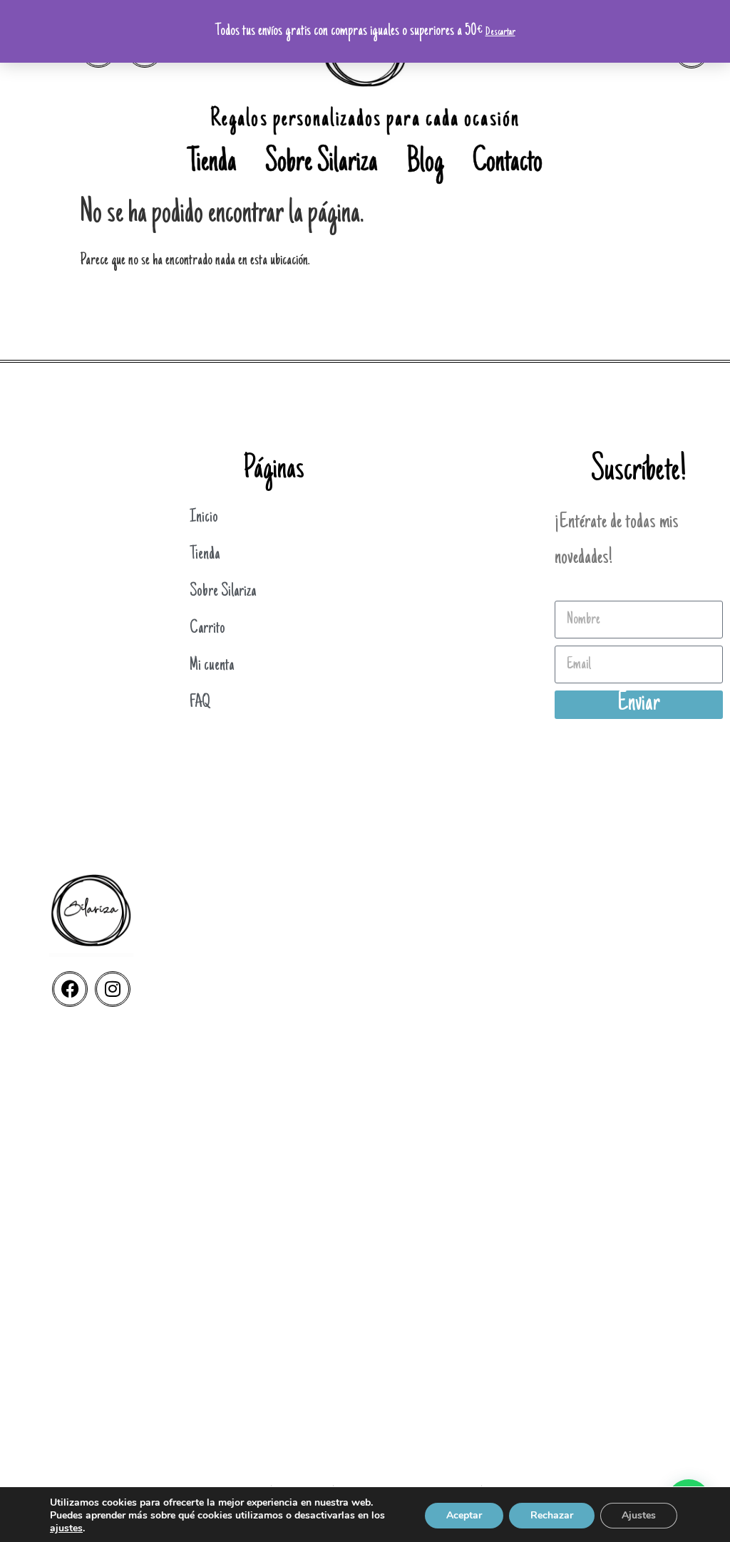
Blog (425, 164)
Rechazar (551, 1515)
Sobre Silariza (321, 164)
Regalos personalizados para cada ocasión (365, 120)
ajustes (66, 1528)
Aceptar (464, 1515)
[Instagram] (112, 989)
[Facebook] (70, 989)
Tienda (212, 164)
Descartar (500, 32)
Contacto (508, 164)
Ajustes (639, 1515)
